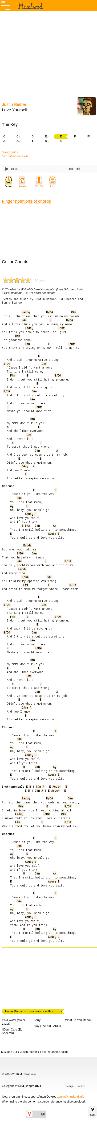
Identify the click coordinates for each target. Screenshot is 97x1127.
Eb (46, 136)
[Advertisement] (48, 56)
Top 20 (39, 186)
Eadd (26, 312)
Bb (46, 141)
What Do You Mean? (78, 1020)
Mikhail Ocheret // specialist (37, 289)
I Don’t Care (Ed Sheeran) (12, 1031)
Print (52, 186)
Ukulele (22, 186)
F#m (24, 320)
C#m (73, 312)
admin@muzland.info (70, 1096)
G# (18, 141)
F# (89, 136)
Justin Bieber (14, 104)
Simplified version (15, 156)
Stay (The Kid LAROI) (47, 1026)
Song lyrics (10, 152)
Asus (29, 514)
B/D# (49, 312)
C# (18, 136)
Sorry (37, 1020)
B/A (27, 525)
